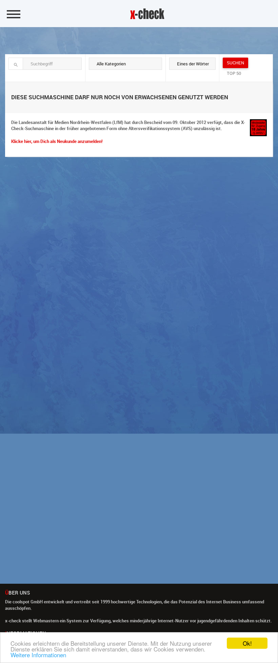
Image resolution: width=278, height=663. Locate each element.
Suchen (235, 63)
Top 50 (234, 73)
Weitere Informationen (38, 654)
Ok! (247, 643)
